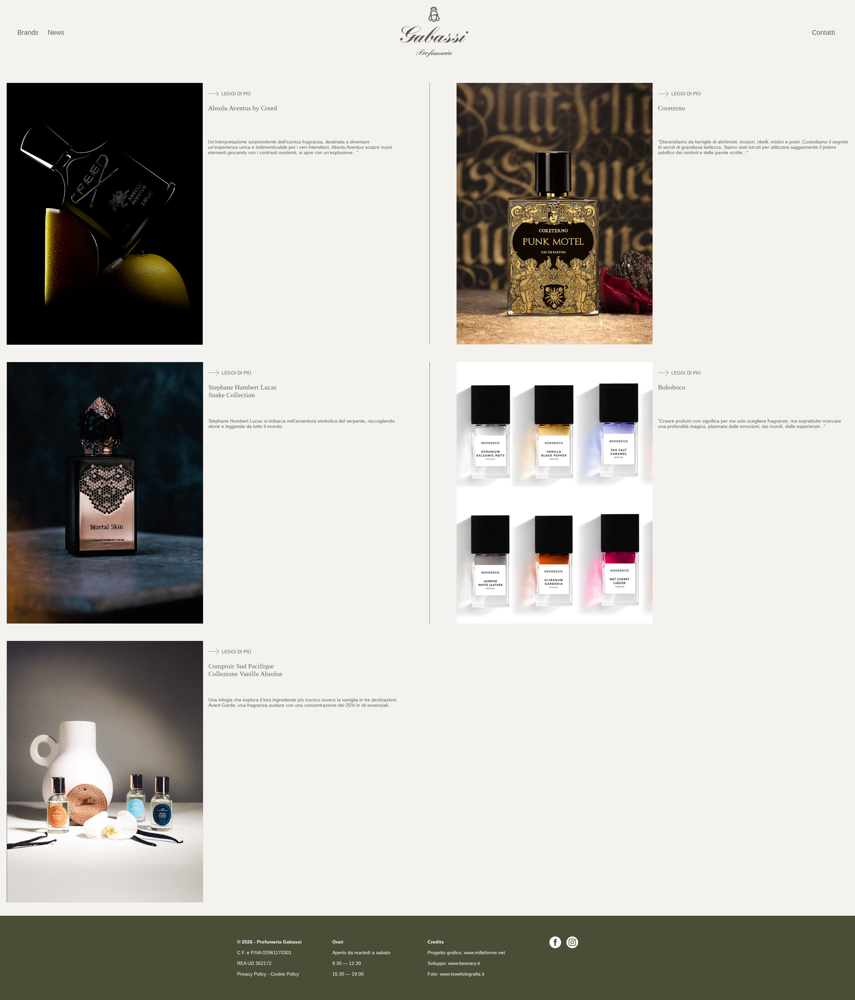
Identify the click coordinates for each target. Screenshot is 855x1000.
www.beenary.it (464, 963)
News (56, 32)
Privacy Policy (251, 974)
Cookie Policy (285, 974)
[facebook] (555, 946)
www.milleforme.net (484, 952)
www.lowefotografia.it (462, 974)
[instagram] (572, 946)
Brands (27, 32)
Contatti (823, 32)
